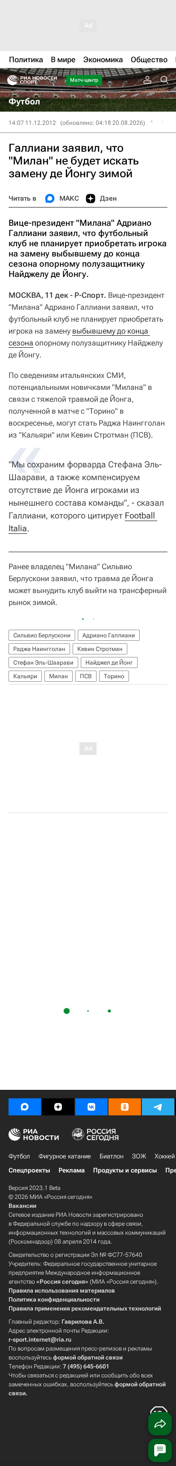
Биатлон (111, 1156)
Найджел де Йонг (109, 662)
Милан (58, 676)
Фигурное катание (64, 1156)
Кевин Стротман (100, 648)
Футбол (19, 1156)
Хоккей (165, 1156)
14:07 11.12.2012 (32, 122)
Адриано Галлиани (108, 635)
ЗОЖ (139, 1156)
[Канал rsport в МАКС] (25, 1106)
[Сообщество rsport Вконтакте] (91, 1106)
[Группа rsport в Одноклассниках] (125, 1106)
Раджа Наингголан (39, 648)
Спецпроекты (29, 1170)
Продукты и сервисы (125, 1170)
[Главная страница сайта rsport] (51, 80)
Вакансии (22, 1205)
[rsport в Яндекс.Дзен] (58, 1106)
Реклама (72, 1170)
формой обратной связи (88, 1357)
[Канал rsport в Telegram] (158, 1106)
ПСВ (86, 676)
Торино (114, 676)
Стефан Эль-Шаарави (43, 662)
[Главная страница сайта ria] (9, 80)
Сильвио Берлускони (41, 635)
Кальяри (25, 676)
